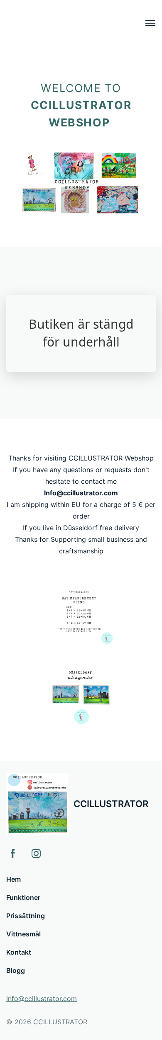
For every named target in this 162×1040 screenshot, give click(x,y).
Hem (13, 879)
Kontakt (18, 952)
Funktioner (23, 897)
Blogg (15, 970)
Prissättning (25, 916)
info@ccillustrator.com (41, 998)
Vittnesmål (23, 934)
